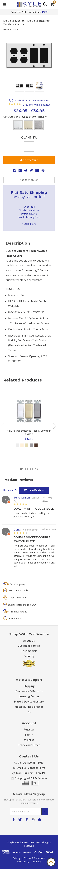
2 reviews (28, 104)
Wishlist (29, 740)
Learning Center (29, 696)
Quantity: (29, 137)
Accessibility (23, 861)
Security (29, 656)
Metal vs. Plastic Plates (29, 706)
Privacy (16, 858)
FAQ (29, 712)
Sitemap (37, 861)
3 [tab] (31, 469)
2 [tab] (26, 469)
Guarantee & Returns (29, 691)
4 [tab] (36, 469)
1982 (45, 12)
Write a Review (42, 104)
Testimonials (29, 651)
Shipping (29, 686)
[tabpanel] (29, 427)
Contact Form (36, 768)
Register (29, 729)
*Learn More (29, 223)
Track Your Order (29, 745)
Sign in (29, 734)
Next (55, 426)
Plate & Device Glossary (29, 701)
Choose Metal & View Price (25, 117)
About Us (29, 640)
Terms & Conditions (34, 858)
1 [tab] (21, 469)
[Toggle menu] (4, 4)
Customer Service (29, 646)
